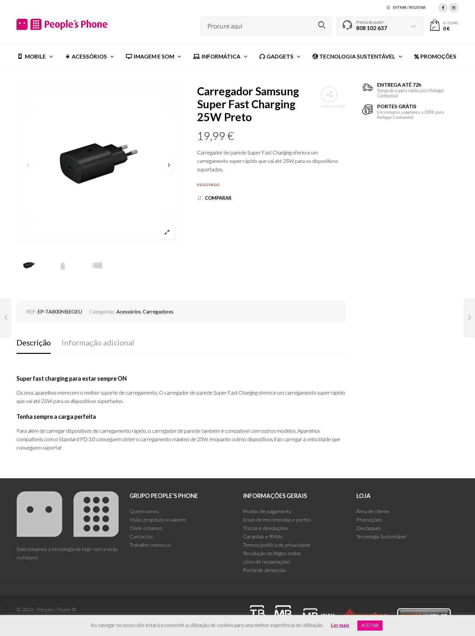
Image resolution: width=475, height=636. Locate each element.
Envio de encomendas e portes (277, 519)
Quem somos (144, 511)
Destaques (368, 528)
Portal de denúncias (264, 570)
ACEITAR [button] (370, 625)
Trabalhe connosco (150, 545)
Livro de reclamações (266, 561)
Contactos (141, 536)
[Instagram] (454, 6)
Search (322, 25)
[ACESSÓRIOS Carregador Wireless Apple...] (469, 318)
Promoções (369, 519)
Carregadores (158, 311)
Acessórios (128, 311)
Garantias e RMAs (263, 536)
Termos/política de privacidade (277, 545)
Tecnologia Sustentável (381, 536)
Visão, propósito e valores (158, 519)
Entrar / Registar (409, 7)
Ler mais (340, 625)
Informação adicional (97, 342)
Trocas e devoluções (265, 528)
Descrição (33, 342)
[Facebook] (443, 6)
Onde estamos (146, 528)
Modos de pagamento (267, 511)
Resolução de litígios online (272, 553)
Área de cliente (373, 511)
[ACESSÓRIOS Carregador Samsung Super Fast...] (5, 318)
